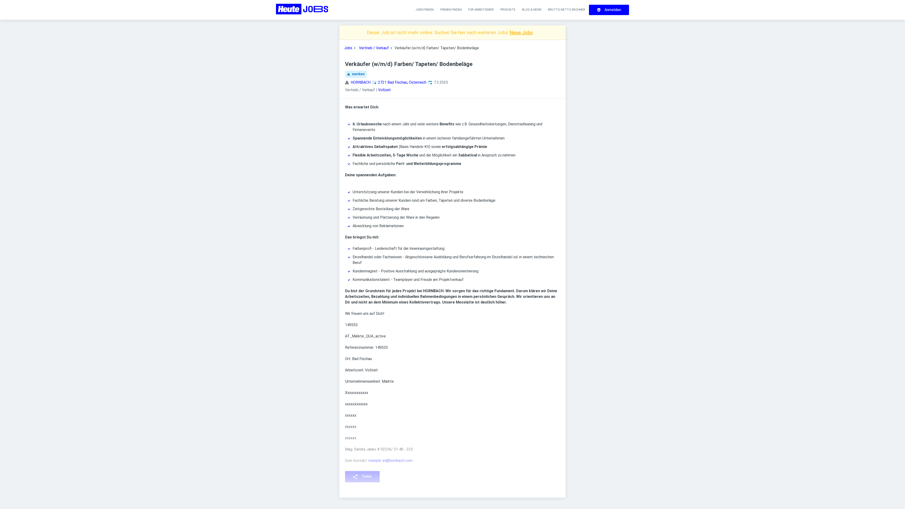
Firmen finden (451, 9)
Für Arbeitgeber (481, 9)
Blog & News (531, 9)
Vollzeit (384, 90)
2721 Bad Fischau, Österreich (402, 82)
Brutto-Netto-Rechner (566, 9)
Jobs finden (424, 9)
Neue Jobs (521, 32)
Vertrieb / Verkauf (374, 48)
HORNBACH (360, 82)
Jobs (348, 48)
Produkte (507, 9)
